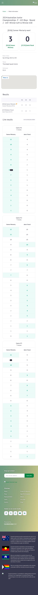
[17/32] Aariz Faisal (27, 45)
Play (5, 494)
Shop (21, 502)
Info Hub (22, 499)
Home (4, 11)
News (5, 491)
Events (6, 502)
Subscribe (29, 475)
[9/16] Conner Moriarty (10, 46)
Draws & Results (25, 491)
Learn (5, 499)
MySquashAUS (8, 497)
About (22, 497)
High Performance (25, 494)
